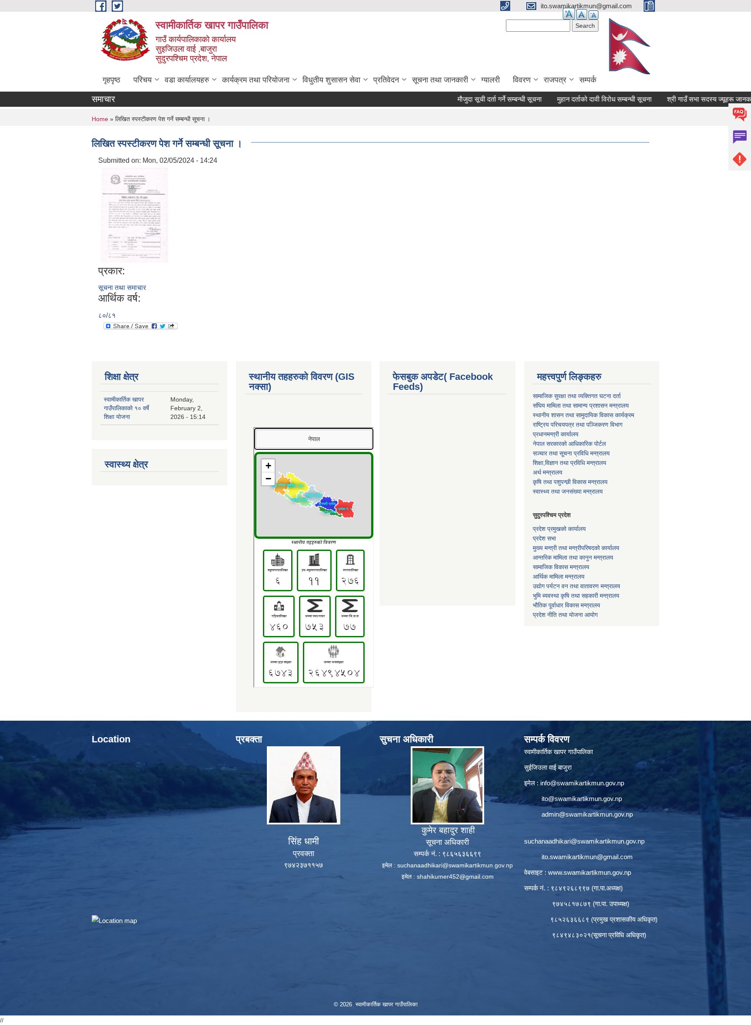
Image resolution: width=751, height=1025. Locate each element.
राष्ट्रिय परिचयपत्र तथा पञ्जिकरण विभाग (577, 424)
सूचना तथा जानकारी (440, 80)
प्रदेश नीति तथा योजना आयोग (565, 614)
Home (100, 118)
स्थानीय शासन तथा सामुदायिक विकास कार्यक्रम (583, 415)
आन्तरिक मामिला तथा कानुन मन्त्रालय (573, 557)
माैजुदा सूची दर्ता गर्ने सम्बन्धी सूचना (472, 99)
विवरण (522, 80)
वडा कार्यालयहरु (187, 80)
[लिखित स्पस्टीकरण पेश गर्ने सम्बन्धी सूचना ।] (134, 214)
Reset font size (581, 14)
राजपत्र (555, 80)
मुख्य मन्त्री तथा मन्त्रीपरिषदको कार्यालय (576, 547)
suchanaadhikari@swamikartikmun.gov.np (455, 865)
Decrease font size (593, 15)
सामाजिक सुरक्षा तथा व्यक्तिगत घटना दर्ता (577, 395)
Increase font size (569, 14)
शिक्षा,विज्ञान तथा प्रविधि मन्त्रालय (569, 462)
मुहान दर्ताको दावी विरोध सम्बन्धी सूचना (577, 99)
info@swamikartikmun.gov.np (582, 783)
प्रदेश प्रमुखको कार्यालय (559, 528)
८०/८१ (107, 315)
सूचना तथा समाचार (122, 287)
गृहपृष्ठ (111, 80)
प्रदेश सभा (544, 538)
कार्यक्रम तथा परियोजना (255, 80)
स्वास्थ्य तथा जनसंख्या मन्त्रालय (568, 491)
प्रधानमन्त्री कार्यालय (555, 434)
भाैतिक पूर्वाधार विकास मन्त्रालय (566, 605)
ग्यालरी (490, 80)
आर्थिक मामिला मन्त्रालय (559, 576)
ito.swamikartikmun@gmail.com (587, 856)
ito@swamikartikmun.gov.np (582, 798)
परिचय (142, 80)
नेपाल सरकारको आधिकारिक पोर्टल (569, 443)
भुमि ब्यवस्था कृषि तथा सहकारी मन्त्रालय (576, 595)
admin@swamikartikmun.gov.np (587, 814)
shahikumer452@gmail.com (455, 876)
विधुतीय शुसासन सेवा (331, 80)
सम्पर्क (587, 80)
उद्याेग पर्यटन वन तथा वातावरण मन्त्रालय (576, 586)
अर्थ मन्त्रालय (547, 472)
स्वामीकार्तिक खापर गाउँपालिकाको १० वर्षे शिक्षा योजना (126, 408)
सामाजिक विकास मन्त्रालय (561, 567)
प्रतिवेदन (386, 80)
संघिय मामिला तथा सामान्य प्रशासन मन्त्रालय (581, 405)
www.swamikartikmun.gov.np (589, 872)
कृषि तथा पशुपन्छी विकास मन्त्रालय (570, 481)
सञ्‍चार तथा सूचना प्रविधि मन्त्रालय (571, 453)
